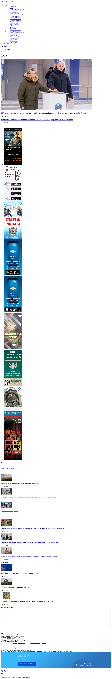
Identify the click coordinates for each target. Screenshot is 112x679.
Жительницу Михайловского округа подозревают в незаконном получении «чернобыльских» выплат (29, 497)
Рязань (11, 8)
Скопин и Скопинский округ (17, 34)
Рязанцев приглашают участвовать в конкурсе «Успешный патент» (19, 573)
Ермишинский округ (15, 10)
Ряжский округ (14, 27)
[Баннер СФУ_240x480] (13, 385)
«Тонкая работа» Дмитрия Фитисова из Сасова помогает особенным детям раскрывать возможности (29, 556)
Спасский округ (14, 35)
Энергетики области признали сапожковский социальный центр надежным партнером (37, 120)
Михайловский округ (15, 20)
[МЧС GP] (13, 275)
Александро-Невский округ (17, 9)
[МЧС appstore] (13, 312)
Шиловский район (14, 42)
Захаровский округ (15, 12)
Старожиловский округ (16, 36)
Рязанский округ (14, 28)
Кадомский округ (14, 13)
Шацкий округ (13, 41)
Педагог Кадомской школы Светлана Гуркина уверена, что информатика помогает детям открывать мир (30, 542)
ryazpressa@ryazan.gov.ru (18, 643)
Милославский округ (15, 19)
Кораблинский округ (15, 17)
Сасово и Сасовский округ (17, 32)
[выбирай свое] (13, 349)
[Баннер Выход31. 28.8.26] (13, 459)
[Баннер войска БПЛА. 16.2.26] (13, 164)
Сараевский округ (14, 31)
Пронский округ (14, 23)
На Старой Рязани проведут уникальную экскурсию (15, 587)
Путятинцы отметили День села (9, 511)
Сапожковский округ (15, 30)
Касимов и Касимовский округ (18, 14)
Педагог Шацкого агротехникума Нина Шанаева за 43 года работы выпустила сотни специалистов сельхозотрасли (32, 528)
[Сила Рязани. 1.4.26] (13, 238)
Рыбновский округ (15, 25)
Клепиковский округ (15, 16)
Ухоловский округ (14, 38)
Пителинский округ (15, 21)
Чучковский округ (14, 39)
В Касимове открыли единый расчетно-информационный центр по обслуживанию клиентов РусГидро (43, 113)
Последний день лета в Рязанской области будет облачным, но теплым (20, 483)
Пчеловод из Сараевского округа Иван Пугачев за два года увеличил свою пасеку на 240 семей (27, 601)
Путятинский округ (15, 24)
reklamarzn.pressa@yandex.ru (38, 643)
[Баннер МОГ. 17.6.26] (13, 422)
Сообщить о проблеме (27, 664)
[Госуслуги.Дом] (13, 201)
